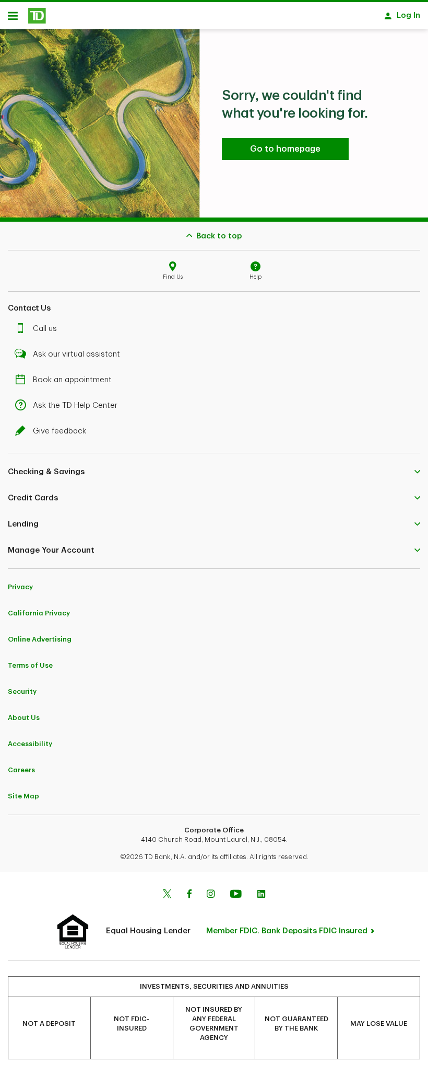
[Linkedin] (261, 895)
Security (22, 691)
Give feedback (59, 431)
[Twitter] (167, 895)
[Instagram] (211, 895)
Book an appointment (72, 380)
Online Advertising (40, 639)
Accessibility (30, 743)
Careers (21, 770)
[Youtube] (236, 895)
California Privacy (39, 613)
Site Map (23, 796)
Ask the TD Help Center (75, 405)
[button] (214, 472)
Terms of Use (30, 665)
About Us (24, 717)
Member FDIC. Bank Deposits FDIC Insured (286, 931)
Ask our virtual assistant (76, 354)
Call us (45, 329)
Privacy (20, 587)
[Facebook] (189, 895)
